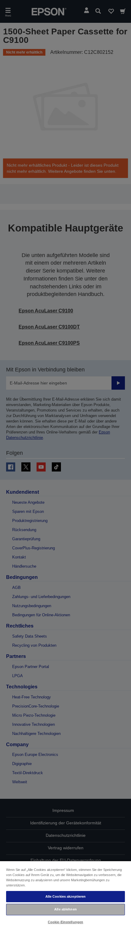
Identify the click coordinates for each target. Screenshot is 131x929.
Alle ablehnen (65, 909)
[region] (65, 895)
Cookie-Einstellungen (65, 922)
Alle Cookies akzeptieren (65, 896)
